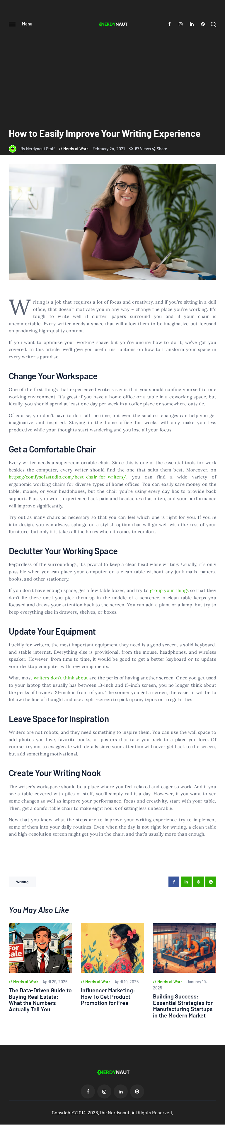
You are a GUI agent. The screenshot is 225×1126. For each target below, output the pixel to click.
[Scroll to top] (220, 1121)
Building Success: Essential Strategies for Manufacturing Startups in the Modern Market (183, 1005)
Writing (22, 881)
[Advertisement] (112, 75)
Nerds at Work (75, 148)
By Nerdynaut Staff (38, 148)
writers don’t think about (61, 678)
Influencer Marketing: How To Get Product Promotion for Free (108, 996)
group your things (169, 590)
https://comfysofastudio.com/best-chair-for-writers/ (67, 477)
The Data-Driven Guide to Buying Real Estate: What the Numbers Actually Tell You (40, 999)
